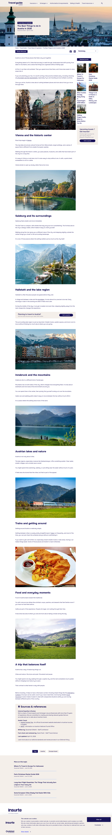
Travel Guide (23, 48)
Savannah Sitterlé (21, 30)
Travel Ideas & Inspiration (25, 23)
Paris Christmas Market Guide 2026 (26, 774)
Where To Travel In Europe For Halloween (29, 766)
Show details (25, 831)
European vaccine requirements (28, 78)
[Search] (102, 3)
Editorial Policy (64, 740)
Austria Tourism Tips (27, 722)
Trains (52, 533)
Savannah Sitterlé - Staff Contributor (37, 730)
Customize (98, 825)
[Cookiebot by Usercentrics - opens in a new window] (10, 832)
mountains (41, 299)
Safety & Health (75, 3)
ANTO (22, 726)
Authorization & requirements (59, 3)
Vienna (29, 140)
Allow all (98, 819)
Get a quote (66, 315)
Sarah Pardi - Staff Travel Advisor (47, 733)
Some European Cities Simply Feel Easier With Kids (32, 793)
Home (16, 48)
